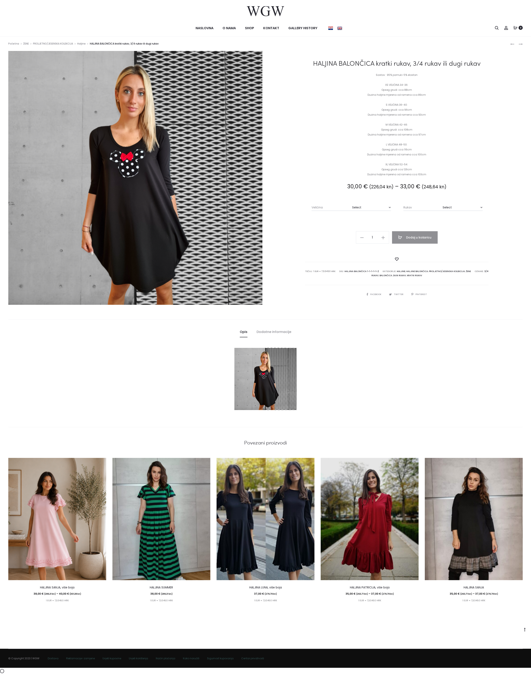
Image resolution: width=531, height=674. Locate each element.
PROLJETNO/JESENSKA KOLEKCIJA (53, 43)
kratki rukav (414, 275)
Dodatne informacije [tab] (274, 331)
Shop (249, 28)
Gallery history (302, 28)
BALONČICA (386, 275)
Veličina (317, 207)
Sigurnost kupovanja (220, 658)
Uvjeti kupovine (111, 658)
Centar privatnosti (252, 658)
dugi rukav (399, 275)
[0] (515, 28)
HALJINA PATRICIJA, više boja (370, 587)
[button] (362, 237)
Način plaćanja (165, 658)
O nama (229, 28)
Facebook (376, 294)
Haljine (81, 43)
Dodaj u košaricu (418, 237)
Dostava (53, 658)
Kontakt (271, 28)
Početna (13, 43)
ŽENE (26, 43)
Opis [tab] (243, 331)
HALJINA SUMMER (161, 587)
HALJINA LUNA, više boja (265, 587)
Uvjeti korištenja (138, 658)
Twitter (399, 294)
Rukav (407, 207)
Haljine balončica (417, 271)
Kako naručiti (191, 658)
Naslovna (204, 28)
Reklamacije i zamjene (80, 658)
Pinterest (421, 294)
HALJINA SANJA (474, 587)
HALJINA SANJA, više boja (57, 587)
